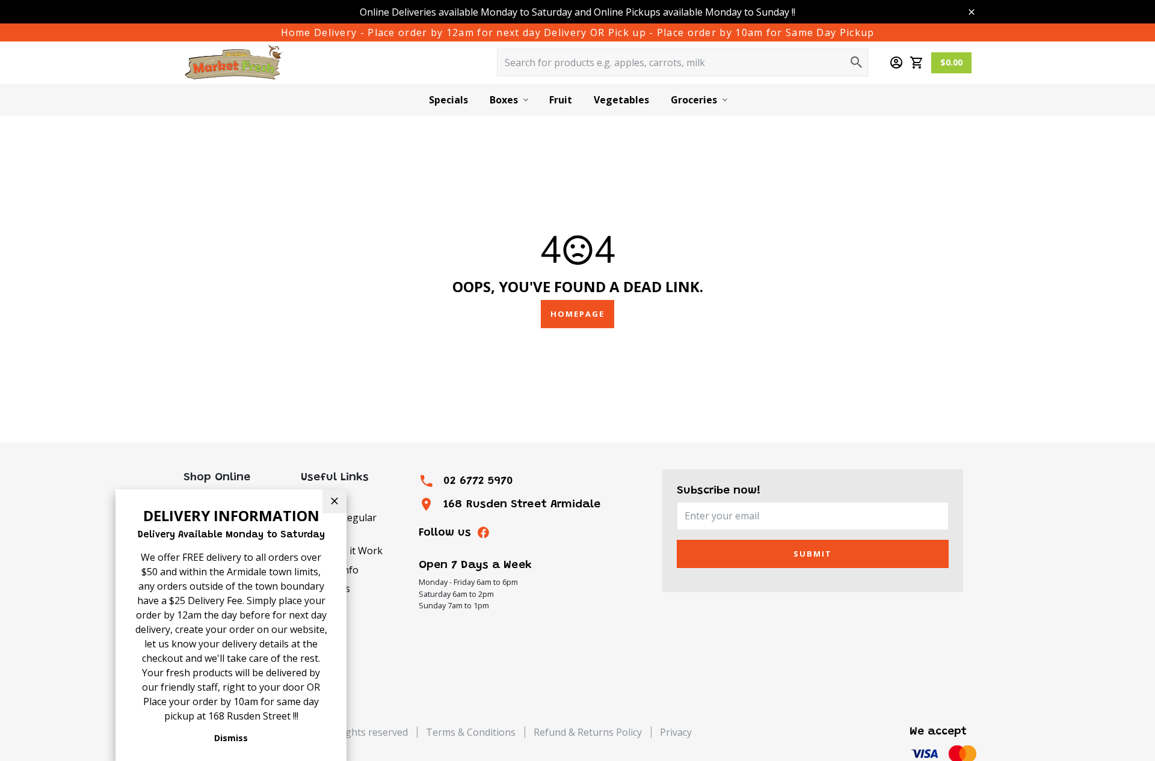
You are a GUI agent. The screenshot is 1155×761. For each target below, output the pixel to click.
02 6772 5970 (478, 481)
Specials (448, 99)
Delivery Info (330, 569)
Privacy (676, 732)
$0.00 (951, 62)
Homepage (577, 313)
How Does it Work (342, 550)
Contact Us (325, 588)
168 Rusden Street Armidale (521, 504)
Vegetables (621, 99)
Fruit (560, 99)
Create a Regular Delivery (339, 525)
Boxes (504, 99)
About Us (322, 498)
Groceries (694, 99)
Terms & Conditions (471, 732)
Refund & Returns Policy (588, 732)
